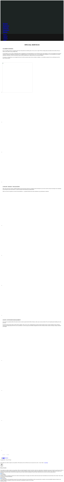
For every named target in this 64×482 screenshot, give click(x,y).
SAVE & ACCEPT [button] (3, 481)
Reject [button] (43, 462)
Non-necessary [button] (2, 477)
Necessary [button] (2, 472)
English (7, 454)
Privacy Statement (5, 457)
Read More (46, 462)
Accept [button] (40, 462)
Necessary (3, 473)
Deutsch (3, 454)
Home (3, 458)
